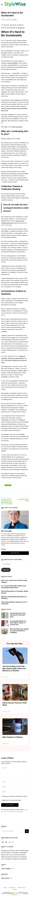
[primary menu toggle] (2, 4)
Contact (15, 889)
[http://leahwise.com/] (9, 842)
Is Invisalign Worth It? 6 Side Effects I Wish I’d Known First (18, 622)
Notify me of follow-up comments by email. (15, 796)
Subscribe (6, 570)
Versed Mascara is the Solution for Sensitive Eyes (18, 615)
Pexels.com (21, 27)
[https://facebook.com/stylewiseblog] (2, 842)
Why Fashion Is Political (12, 737)
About (5, 887)
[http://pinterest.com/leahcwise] (6, 842)
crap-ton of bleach (12, 63)
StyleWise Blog (14, 892)
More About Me (15, 553)
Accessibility (12, 887)
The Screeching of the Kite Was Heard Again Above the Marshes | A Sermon (14, 668)
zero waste (8, 485)
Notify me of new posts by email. (12, 800)
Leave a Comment (13, 19)
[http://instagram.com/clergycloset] (13, 842)
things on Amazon (17, 127)
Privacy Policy (15, 894)
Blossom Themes (19, 893)
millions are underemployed (16, 358)
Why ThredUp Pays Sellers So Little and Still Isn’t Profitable (19, 630)
